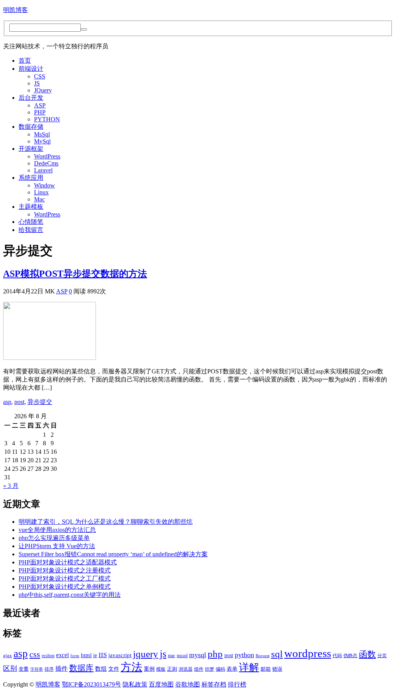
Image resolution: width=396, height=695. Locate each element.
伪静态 (350, 655)
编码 (220, 669)
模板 (161, 669)
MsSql (42, 134)
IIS (103, 655)
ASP (40, 105)
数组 (101, 669)
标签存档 (213, 684)
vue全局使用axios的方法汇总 (57, 529)
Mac (39, 199)
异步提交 (39, 402)
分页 (382, 655)
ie (95, 655)
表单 (232, 669)
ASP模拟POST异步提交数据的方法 (75, 274)
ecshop (48, 655)
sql (277, 654)
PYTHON (47, 119)
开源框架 (31, 148)
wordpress (307, 653)
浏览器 (186, 669)
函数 (367, 654)
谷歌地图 (187, 684)
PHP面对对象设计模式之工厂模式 (65, 578)
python (244, 655)
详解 (249, 667)
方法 (131, 667)
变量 (24, 669)
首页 (25, 60)
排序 (49, 669)
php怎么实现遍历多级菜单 (54, 538)
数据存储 (31, 126)
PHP (40, 112)
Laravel (43, 170)
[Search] (84, 29)
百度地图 (161, 684)
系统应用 (31, 177)
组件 (198, 669)
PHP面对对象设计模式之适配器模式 (68, 562)
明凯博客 (15, 10)
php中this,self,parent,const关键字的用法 (70, 594)
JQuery (43, 90)
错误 (277, 669)
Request (263, 656)
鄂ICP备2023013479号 (91, 684)
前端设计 (31, 68)
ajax (7, 655)
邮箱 (266, 669)
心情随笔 (31, 221)
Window (44, 185)
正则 (172, 669)
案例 (149, 669)
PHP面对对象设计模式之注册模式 (65, 570)
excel (62, 655)
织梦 (209, 669)
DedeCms (46, 163)
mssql (182, 655)
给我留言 (31, 230)
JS (37, 83)
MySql (42, 141)
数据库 (81, 668)
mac (171, 655)
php (215, 653)
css (34, 654)
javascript (119, 655)
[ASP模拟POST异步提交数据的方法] (49, 357)
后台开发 (31, 97)
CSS (39, 76)
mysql (197, 655)
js (163, 653)
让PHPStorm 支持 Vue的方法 (57, 546)
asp (7, 402)
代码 (337, 655)
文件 (113, 669)
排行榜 (237, 684)
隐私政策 (135, 684)
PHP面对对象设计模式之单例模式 (65, 586)
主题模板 (31, 206)
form (74, 656)
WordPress (47, 156)
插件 (61, 668)
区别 (10, 668)
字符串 (36, 669)
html (86, 655)
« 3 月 (11, 485)
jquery (145, 654)
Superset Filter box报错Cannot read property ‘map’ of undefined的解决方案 (113, 554)
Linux (41, 192)
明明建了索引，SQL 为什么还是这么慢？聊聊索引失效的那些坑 (106, 521)
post (19, 402)
